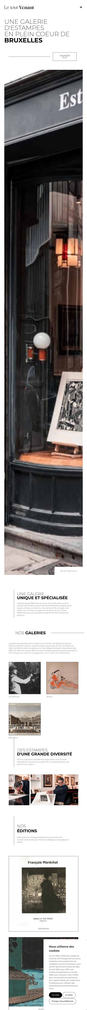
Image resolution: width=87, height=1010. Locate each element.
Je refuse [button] (69, 995)
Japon (49, 697)
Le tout (19, 7)
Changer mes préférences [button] (62, 1001)
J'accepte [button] (55, 995)
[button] (81, 7)
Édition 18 (44, 929)
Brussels (13, 738)
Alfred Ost (14, 697)
